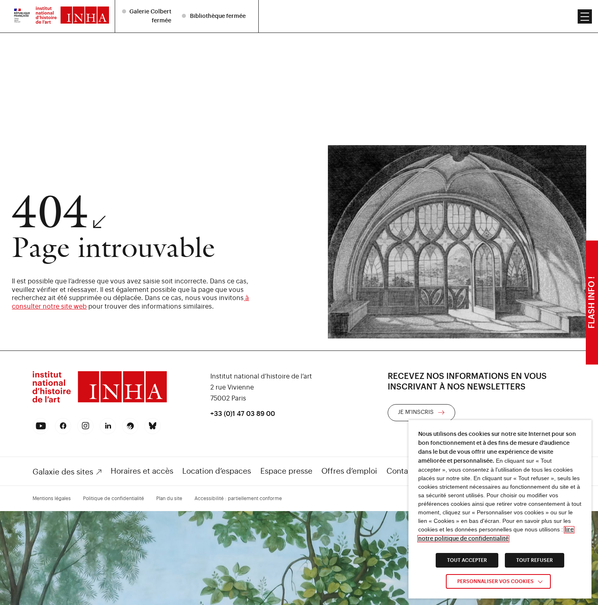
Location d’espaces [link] (216, 471)
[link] (22, 16)
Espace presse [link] (286, 471)
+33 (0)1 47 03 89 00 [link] (242, 414)
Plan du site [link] (169, 498)
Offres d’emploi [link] (349, 471)
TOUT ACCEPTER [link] (467, 560)
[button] (585, 16)
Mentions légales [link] (52, 498)
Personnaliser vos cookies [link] (495, 581)
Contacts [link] (402, 471)
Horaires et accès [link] (142, 471)
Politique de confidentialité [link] (113, 498)
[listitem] (147, 16)
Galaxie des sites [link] (63, 472)
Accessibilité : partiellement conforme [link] (238, 498)
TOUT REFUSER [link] (534, 560)
